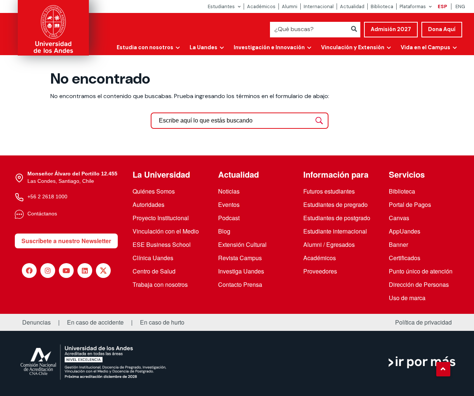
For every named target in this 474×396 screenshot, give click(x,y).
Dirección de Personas (419, 284)
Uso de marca (407, 297)
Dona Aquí (441, 29)
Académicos (261, 6)
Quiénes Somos (154, 191)
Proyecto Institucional (161, 218)
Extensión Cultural (242, 244)
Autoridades (148, 204)
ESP (442, 6)
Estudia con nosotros (145, 47)
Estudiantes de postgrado (336, 218)
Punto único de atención (421, 271)
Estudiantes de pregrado (335, 204)
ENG (460, 6)
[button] (443, 369)
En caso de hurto (162, 322)
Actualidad (352, 6)
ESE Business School (162, 244)
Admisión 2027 (391, 29)
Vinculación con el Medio (166, 231)
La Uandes (203, 47)
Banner (398, 244)
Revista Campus (240, 258)
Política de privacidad (423, 322)
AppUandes (404, 231)
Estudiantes (221, 6)
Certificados (404, 258)
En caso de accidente (95, 322)
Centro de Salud (154, 271)
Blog (224, 231)
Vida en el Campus (425, 47)
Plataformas (413, 6)
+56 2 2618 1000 (47, 196)
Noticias (229, 191)
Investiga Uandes (241, 271)
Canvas (399, 218)
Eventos (229, 204)
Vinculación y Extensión (352, 47)
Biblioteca (382, 6)
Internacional (319, 6)
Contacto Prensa (240, 284)
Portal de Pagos (410, 204)
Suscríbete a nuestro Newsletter (66, 240)
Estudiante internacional (335, 231)
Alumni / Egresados (329, 244)
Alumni (289, 6)
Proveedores (320, 271)
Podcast (229, 218)
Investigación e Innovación (269, 47)
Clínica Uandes (153, 258)
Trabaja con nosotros (160, 284)
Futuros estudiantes (329, 191)
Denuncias (36, 322)
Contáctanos (42, 214)
